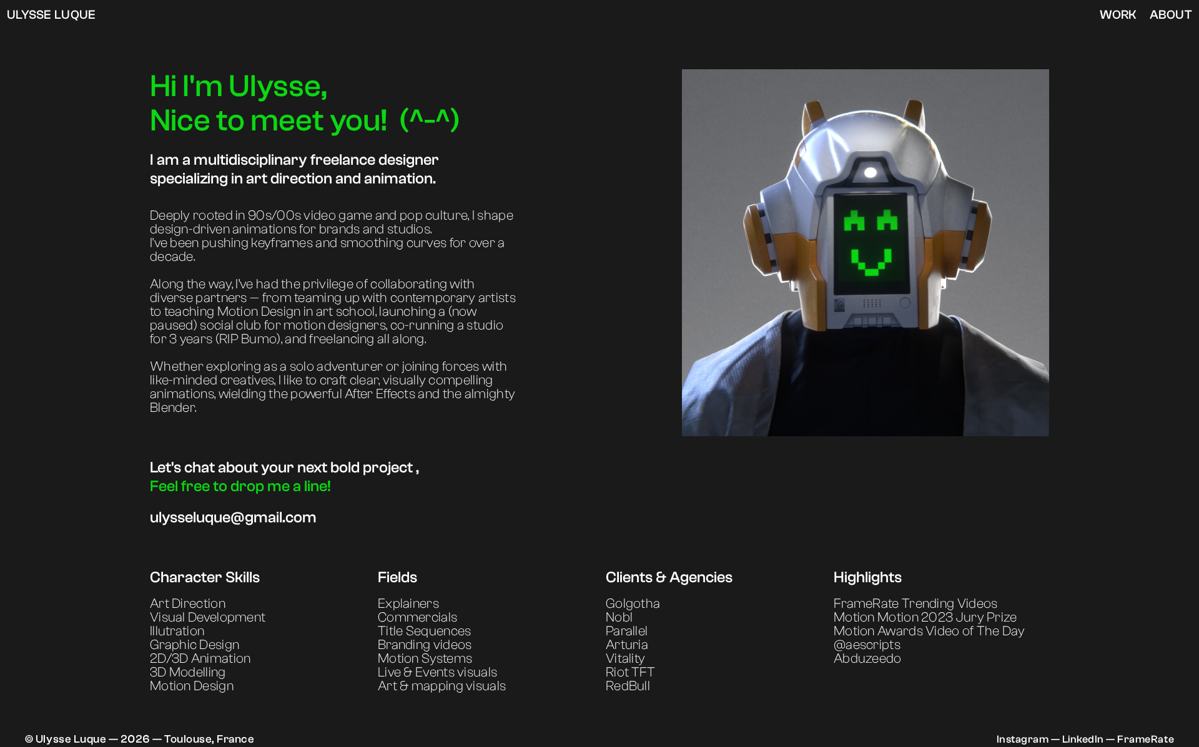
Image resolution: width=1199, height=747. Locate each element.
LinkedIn (1084, 739)
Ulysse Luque (51, 14)
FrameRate (1145, 739)
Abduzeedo (868, 658)
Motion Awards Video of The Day (929, 631)
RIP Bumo (248, 339)
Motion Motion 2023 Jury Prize (925, 617)
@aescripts (867, 645)
